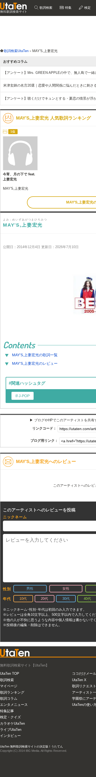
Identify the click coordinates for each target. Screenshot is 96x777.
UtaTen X (79, 680)
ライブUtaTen (10, 730)
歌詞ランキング (12, 692)
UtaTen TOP (9, 674)
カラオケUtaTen (12, 723)
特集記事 (7, 711)
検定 (87, 8)
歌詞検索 (45, 8)
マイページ (8, 686)
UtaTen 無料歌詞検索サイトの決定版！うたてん (31, 746)
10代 (23, 599)
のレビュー (35, 363)
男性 (29, 589)
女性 (65, 589)
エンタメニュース (14, 705)
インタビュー (10, 736)
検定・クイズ (10, 717)
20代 (44, 599)
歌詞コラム (8, 698)
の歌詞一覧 (35, 355)
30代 (66, 599)
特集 (67, 8)
